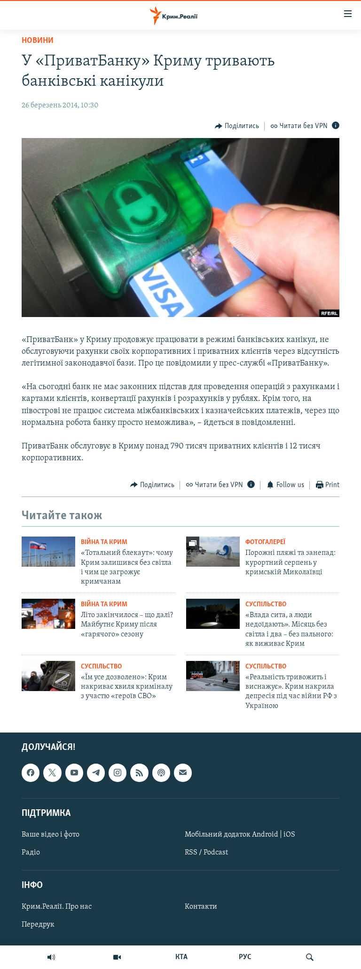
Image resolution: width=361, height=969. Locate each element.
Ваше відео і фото (50, 835)
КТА (181, 957)
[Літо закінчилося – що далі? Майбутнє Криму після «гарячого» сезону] (48, 614)
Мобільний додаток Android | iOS (240, 835)
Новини (38, 41)
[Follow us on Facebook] (30, 773)
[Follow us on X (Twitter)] (52, 773)
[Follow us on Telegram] (96, 773)
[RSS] (139, 773)
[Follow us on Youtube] (74, 773)
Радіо (31, 852)
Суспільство (265, 604)
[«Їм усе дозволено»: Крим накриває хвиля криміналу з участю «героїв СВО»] (48, 676)
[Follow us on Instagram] (117, 773)
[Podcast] (161, 773)
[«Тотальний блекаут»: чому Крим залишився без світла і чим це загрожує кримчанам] (48, 552)
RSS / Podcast (206, 852)
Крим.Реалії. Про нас (57, 907)
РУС (245, 957)
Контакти (201, 907)
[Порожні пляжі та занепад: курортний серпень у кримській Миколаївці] (213, 552)
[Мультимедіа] (117, 957)
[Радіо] (51, 957)
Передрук (38, 925)
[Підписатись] (183, 773)
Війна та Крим (104, 542)
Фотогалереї (265, 542)
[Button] (237, 126)
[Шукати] (310, 957)
